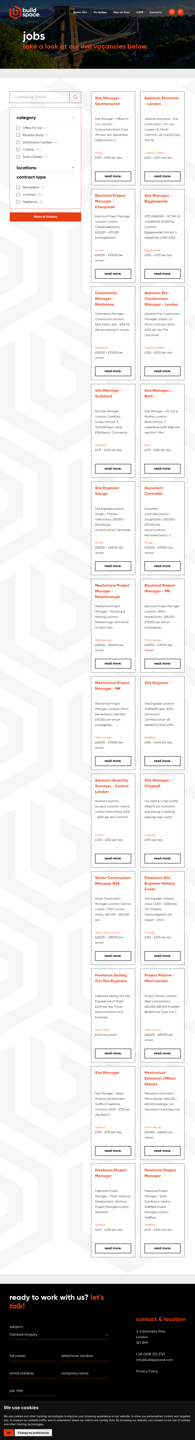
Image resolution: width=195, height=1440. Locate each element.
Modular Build (35, 135)
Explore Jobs (80, 12)
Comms (32, 149)
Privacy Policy (147, 1371)
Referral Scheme (45, 216)
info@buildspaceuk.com (154, 1360)
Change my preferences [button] (33, 1432)
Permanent (34, 187)
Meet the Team (122, 12)
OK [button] (9, 1432)
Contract (33, 194)
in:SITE (139, 12)
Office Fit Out (35, 128)
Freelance (33, 202)
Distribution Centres (40, 142)
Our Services (100, 12)
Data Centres (35, 157)
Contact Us (156, 12)
